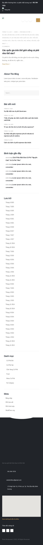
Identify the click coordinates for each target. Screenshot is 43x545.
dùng (37, 34)
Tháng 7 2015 (10, 288)
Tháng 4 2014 (10, 325)
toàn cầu (20, 40)
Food (7, 374)
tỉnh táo (14, 40)
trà (25, 40)
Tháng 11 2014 (10, 304)
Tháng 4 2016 (10, 259)
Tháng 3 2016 (10, 264)
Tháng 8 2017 (10, 231)
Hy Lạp (11, 37)
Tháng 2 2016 (10, 268)
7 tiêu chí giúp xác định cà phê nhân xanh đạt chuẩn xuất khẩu (21, 119)
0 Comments (6, 46)
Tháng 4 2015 (10, 292)
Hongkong (5, 37)
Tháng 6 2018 (10, 227)
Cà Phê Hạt (9, 365)
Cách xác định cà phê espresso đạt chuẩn (17, 142)
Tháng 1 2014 (10, 337)
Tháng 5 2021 (10, 223)
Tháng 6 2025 (10, 210)
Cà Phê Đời (10, 360)
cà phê (17, 34)
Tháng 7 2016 (10, 251)
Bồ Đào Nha (11, 34)
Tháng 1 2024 (10, 215)
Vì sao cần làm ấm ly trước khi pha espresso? (19, 127)
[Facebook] (22, 20)
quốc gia (26, 37)
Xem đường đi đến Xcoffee (10, 519)
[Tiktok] (30, 20)
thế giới (35, 37)
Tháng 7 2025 (10, 206)
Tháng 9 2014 (10, 312)
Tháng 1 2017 (10, 239)
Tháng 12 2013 (10, 341)
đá (31, 34)
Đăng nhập (9, 398)
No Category (10, 383)
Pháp (21, 37)
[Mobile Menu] (38, 20)
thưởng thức (6, 40)
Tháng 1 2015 (10, 300)
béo (6, 34)
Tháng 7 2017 (10, 235)
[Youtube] (26, 20)
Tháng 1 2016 (10, 272)
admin (16, 32)
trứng (29, 40)
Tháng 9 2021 (10, 219)
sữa (31, 37)
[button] (4, 425)
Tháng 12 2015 (10, 276)
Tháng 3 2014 (10, 329)
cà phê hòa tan (24, 34)
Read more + (6, 64)
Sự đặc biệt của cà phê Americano (15, 111)
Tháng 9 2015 (10, 284)
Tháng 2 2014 (10, 333)
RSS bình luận (10, 406)
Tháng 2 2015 (10, 296)
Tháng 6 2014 (10, 316)
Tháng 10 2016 (10, 247)
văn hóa (33, 40)
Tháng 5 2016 (10, 255)
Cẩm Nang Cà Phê (25, 32)
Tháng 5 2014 (10, 321)
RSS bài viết (9, 402)
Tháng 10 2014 (10, 308)
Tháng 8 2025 (10, 202)
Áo (3, 34)
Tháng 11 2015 (10, 280)
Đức (33, 34)
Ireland (16, 37)
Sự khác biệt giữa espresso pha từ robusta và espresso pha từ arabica (19, 135)
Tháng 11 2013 (10, 345)
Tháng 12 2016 (10, 243)
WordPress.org (10, 410)
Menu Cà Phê (10, 378)
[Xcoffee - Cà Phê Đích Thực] (9, 20)
